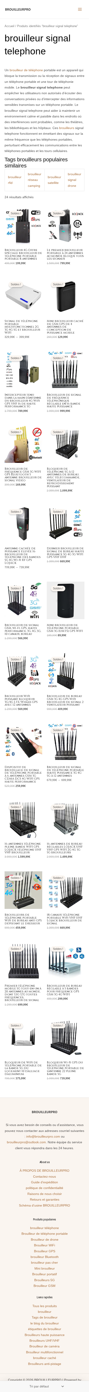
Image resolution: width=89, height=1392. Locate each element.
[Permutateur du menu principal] (80, 9)
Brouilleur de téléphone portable (44, 1233)
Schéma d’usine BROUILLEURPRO (44, 1205)
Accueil (9, 26)
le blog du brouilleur (44, 1323)
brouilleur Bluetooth (45, 1257)
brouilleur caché (44, 1358)
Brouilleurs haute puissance (45, 1335)
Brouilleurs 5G (44, 1280)
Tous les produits (44, 1306)
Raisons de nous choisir (44, 1194)
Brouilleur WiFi (44, 1245)
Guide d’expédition (44, 1182)
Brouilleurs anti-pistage (44, 1364)
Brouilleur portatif (44, 1274)
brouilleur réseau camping (34, 180)
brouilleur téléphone (44, 1228)
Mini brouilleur (44, 1268)
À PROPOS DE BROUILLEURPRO (44, 1170)
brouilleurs (66, 128)
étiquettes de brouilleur (44, 1329)
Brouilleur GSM (44, 1286)
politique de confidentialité (44, 1188)
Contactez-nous (44, 1176)
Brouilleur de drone (44, 1239)
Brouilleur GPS (44, 1251)
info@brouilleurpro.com (43, 1136)
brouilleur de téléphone (26, 70)
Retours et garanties (44, 1199)
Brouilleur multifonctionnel (44, 1352)
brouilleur (44, 1311)
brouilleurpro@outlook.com (26, 1142)
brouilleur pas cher (44, 1262)
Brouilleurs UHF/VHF (44, 1340)
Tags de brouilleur (45, 1317)
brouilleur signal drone (74, 180)
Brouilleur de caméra (44, 1346)
